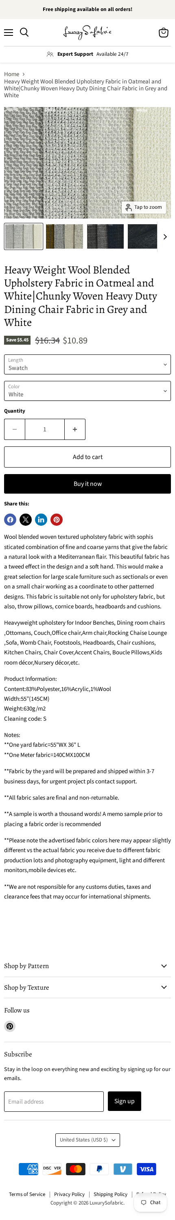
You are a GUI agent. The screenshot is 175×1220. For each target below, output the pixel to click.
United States (84, 1139)
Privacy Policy (69, 1194)
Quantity (14, 411)
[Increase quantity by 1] (75, 429)
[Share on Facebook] (10, 520)
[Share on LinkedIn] (41, 520)
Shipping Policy (110, 1194)
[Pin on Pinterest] (56, 520)
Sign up (124, 1101)
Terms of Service (27, 1194)
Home (11, 74)
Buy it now (88, 483)
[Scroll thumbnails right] (163, 237)
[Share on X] (26, 520)
